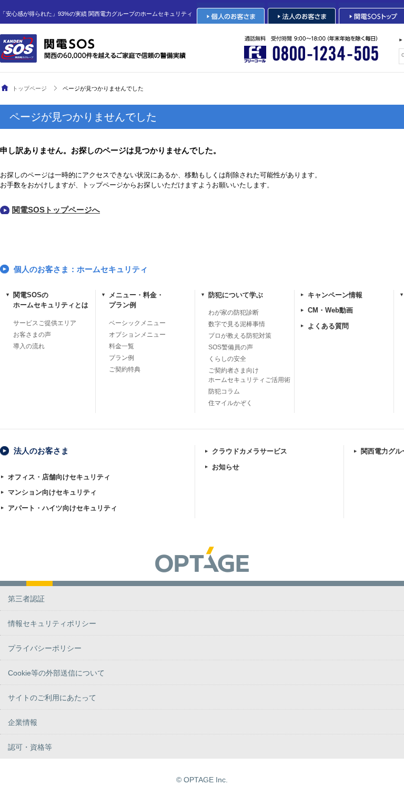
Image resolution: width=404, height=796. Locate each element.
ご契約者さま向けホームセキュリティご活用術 (249, 375)
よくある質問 (328, 326)
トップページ (29, 88)
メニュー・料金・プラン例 (136, 300)
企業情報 (22, 722)
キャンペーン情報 (335, 295)
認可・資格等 (30, 747)
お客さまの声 (32, 334)
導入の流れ (29, 346)
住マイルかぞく (230, 403)
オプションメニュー (137, 334)
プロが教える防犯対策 (239, 335)
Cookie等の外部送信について (56, 673)
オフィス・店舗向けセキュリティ (59, 477)
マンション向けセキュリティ (52, 492)
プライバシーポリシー (45, 648)
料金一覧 (121, 346)
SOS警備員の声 (230, 347)
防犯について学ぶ (235, 295)
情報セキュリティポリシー (52, 623)
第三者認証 (26, 599)
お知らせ (225, 467)
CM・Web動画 (330, 310)
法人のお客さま (41, 450)
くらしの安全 (227, 358)
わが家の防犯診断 (233, 312)
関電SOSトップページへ (56, 209)
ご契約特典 (124, 369)
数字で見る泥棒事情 (236, 324)
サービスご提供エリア (44, 323)
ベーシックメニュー (137, 323)
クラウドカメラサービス (249, 451)
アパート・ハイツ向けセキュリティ (62, 508)
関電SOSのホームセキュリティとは (50, 300)
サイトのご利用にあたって (52, 697)
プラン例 (121, 357)
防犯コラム (224, 391)
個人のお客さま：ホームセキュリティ (81, 269)
